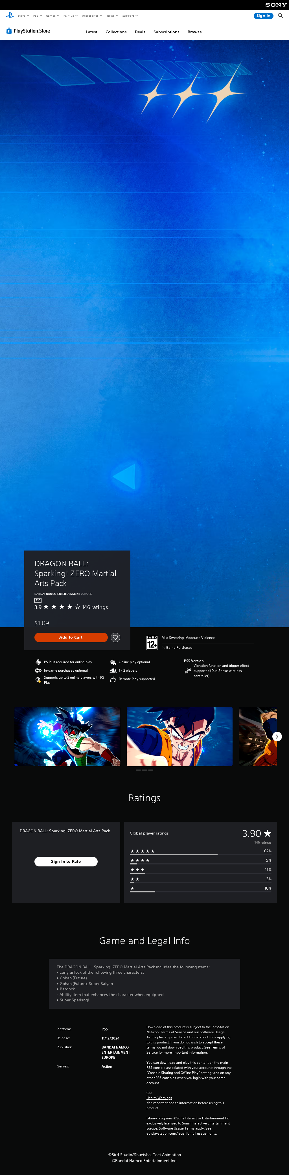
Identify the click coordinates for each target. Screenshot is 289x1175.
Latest (91, 31)
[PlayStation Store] (29, 30)
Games (50, 16)
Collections (116, 31)
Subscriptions (166, 31)
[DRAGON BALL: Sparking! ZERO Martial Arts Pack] (67, 736)
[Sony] (276, 8)
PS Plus (68, 16)
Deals (140, 31)
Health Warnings (159, 1098)
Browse (195, 31)
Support (128, 16)
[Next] (277, 736)
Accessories (90, 16)
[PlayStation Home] (10, 15)
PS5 (35, 16)
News (111, 16)
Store (21, 16)
